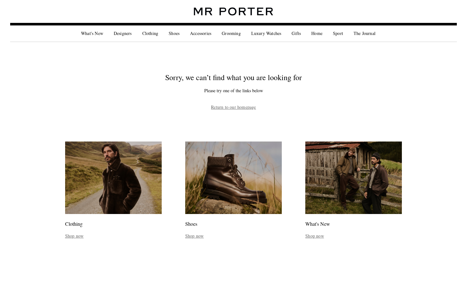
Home (316, 33)
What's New (92, 33)
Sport (338, 33)
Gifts (296, 33)
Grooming (231, 33)
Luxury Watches (266, 33)
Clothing (150, 33)
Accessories (200, 33)
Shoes (174, 33)
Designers (123, 33)
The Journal (365, 33)
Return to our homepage (233, 107)
